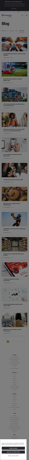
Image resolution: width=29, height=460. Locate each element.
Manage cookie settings (13, 455)
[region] (13, 449)
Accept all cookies (13, 448)
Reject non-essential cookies (13, 452)
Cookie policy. (21, 444)
